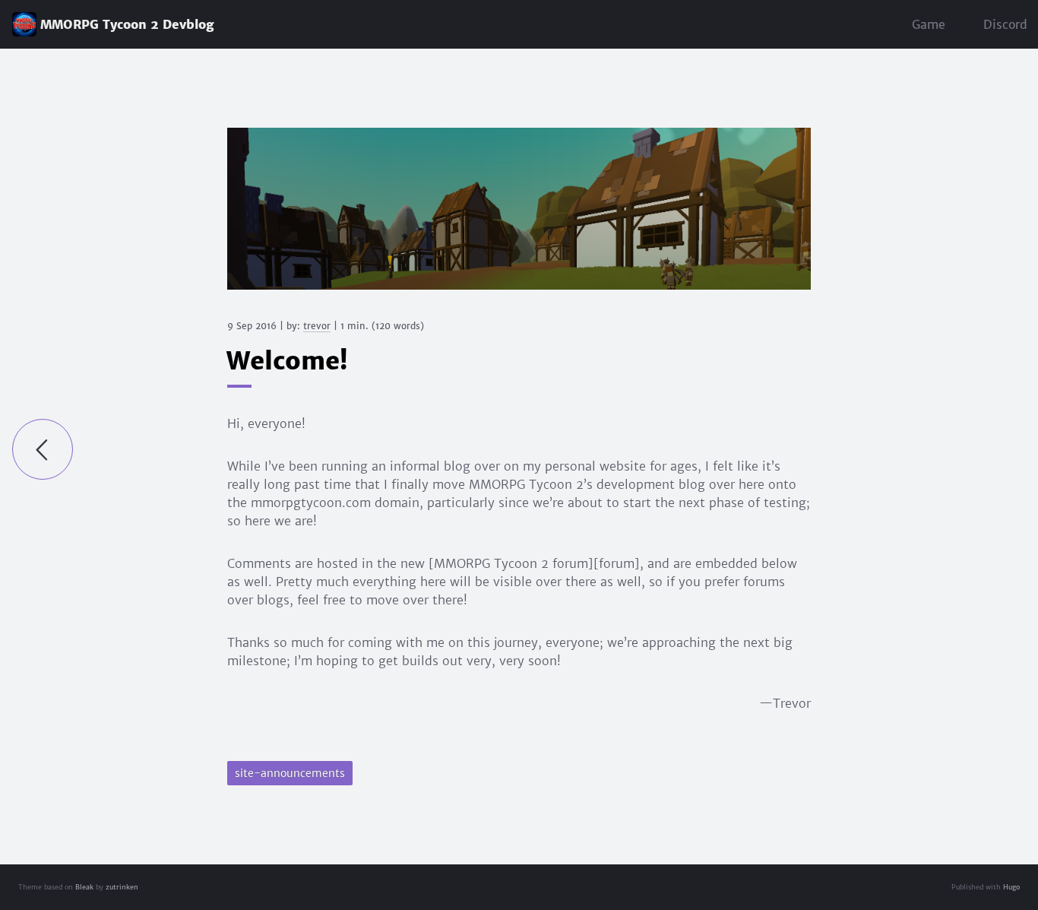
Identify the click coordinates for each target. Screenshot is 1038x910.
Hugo (1011, 887)
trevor (317, 325)
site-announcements (290, 773)
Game (928, 24)
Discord (1005, 24)
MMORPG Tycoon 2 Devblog (127, 24)
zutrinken (122, 887)
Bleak (84, 887)
